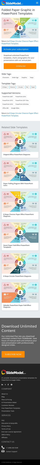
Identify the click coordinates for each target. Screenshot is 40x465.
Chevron (12, 87)
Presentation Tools (8, 411)
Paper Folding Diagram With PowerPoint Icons (18, 184)
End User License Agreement (11, 432)
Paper (33, 87)
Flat (27, 87)
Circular (20, 87)
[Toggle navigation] (36, 3)
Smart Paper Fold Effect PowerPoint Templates (16, 246)
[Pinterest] (11, 385)
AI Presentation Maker (9, 402)
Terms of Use (6, 429)
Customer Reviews (8, 405)
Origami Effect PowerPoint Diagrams (16, 154)
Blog (3, 397)
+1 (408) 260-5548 (12, 448)
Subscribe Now (13, 354)
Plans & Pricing (7, 400)
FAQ (3, 420)
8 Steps (4, 87)
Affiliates (4, 437)
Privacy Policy (6, 426)
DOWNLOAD (21, 66)
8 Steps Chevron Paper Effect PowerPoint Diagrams (18, 215)
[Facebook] (8, 385)
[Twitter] (5, 385)
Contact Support (11, 451)
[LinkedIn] (2, 385)
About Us (5, 394)
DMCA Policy (6, 435)
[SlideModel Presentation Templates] (12, 3)
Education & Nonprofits (10, 423)
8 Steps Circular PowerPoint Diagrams (17, 276)
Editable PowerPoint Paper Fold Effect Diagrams (17, 306)
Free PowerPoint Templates (11, 408)
